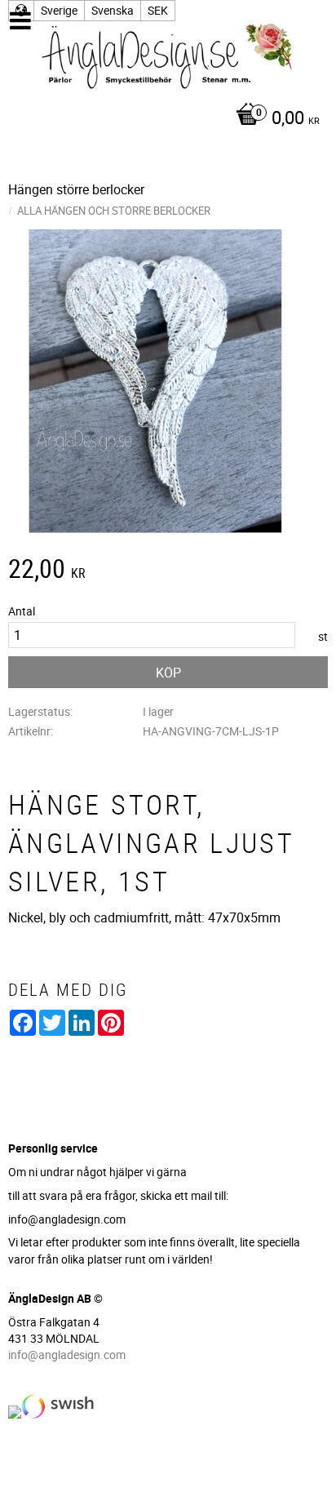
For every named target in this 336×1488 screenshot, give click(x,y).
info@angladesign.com (67, 1354)
